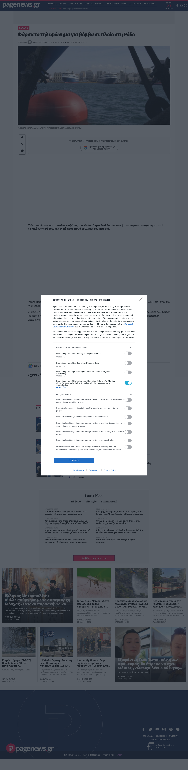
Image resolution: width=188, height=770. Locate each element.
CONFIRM (74, 460)
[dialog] (94, 385)
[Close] (141, 300)
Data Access (94, 470)
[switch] (128, 353)
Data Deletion (78, 470)
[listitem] (94, 347)
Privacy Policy (110, 470)
